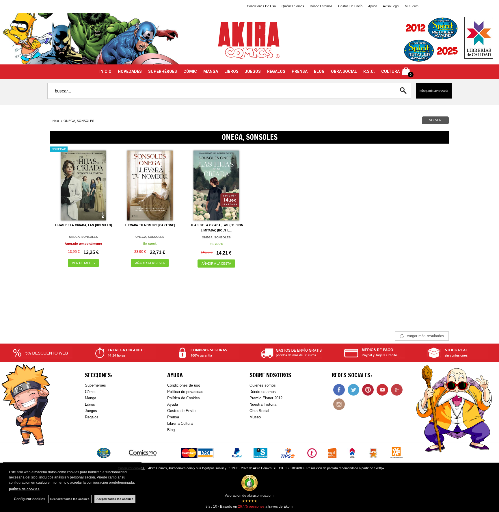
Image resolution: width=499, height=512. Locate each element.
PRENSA (300, 71)
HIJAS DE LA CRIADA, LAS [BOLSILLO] (83, 225)
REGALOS (276, 71)
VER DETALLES (83, 263)
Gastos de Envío (181, 411)
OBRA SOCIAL (344, 71)
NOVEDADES (130, 71)
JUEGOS (253, 71)
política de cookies (24, 489)
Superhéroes (95, 385)
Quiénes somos (263, 385)
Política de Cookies (183, 398)
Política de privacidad (185, 391)
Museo (255, 417)
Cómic (90, 391)
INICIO (105, 71)
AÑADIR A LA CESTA (150, 263)
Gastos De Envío (350, 6)
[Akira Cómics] (249, 42)
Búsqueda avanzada (434, 90)
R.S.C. (369, 71)
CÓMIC (190, 71)
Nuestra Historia (263, 404)
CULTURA (390, 71)
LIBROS (231, 71)
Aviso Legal (391, 6)
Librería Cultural (180, 423)
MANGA (210, 71)
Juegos (91, 411)
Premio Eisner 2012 (266, 398)
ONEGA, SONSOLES (83, 236)
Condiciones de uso (183, 385)
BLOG (319, 71)
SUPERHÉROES (162, 71)
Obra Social (259, 411)
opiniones (251, 506)
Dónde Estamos (321, 6)
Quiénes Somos (293, 6)
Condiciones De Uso (261, 6)
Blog (171, 430)
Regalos (91, 417)
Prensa (173, 417)
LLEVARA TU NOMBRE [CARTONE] (150, 225)
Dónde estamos (263, 391)
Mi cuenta (411, 6)
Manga (90, 398)
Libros (90, 404)
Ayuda (372, 6)
